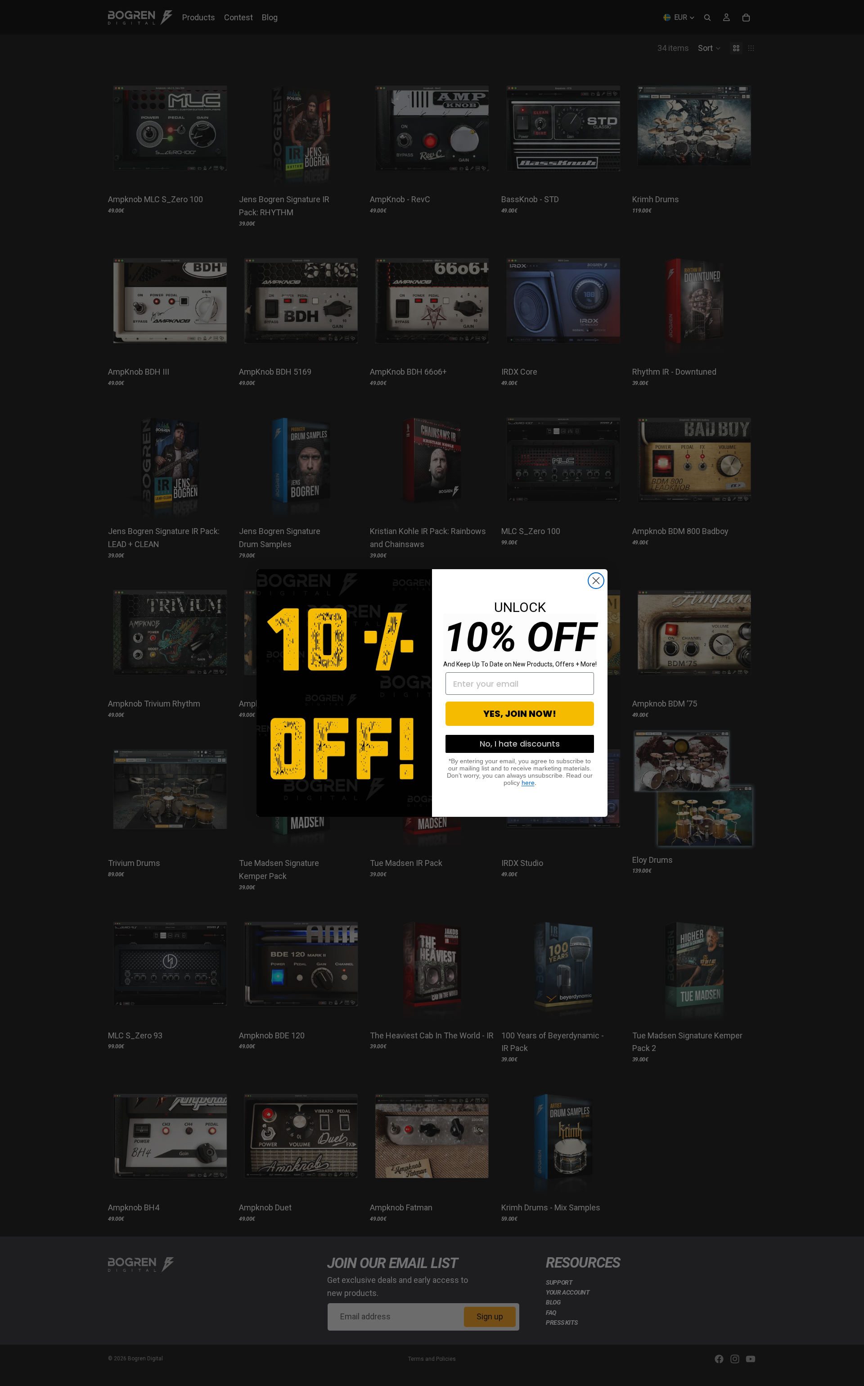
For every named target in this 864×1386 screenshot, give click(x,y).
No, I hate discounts (520, 743)
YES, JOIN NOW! (519, 713)
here (528, 782)
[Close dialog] (596, 581)
